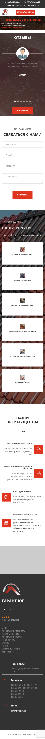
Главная (3, 23)
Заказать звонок (25, 12)
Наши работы (8, 639)
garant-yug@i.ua (18, 710)
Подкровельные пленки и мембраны (13, 25)
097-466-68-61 (14, 2)
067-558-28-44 (17, 691)
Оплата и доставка (11, 648)
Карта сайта (8, 651)
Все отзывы (22, 110)
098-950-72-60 (33, 5)
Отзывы (6, 642)
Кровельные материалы (14, 23)
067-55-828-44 (14, 5)
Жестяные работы (11, 633)
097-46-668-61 (17, 697)
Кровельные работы (12, 636)
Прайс (5, 645)
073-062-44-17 (33, 2)
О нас (22, 431)
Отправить (22, 195)
